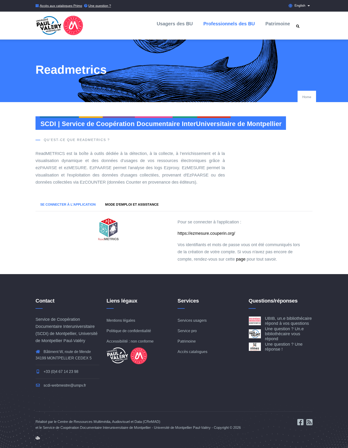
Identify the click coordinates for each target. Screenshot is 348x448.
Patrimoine (277, 23)
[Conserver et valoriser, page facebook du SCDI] (301, 423)
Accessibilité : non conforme (130, 341)
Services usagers (192, 320)
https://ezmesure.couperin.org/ (206, 233)
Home (306, 97)
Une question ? (99, 6)
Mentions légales (121, 320)
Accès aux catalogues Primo (61, 6)
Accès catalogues (192, 352)
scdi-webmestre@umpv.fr (64, 385)
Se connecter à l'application (68, 204)
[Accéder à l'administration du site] (38, 438)
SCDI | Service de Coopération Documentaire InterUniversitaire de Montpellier (161, 123)
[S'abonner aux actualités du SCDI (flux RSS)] (309, 423)
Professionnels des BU (229, 23)
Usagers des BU (175, 23)
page (240, 259)
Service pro (187, 331)
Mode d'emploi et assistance (132, 204)
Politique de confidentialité (129, 331)
